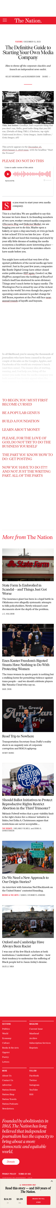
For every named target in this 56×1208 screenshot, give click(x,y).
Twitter (33, 1080)
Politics (6, 1029)
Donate (11, 1161)
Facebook (34, 1075)
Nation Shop (8, 1094)
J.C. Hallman (8, 613)
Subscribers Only (29, 1185)
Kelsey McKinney (13, 76)
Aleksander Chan (32, 76)
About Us (6, 1075)
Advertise (7, 1085)
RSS (31, 1094)
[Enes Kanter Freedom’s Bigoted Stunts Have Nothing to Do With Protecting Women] (28, 640)
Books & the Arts (10, 895)
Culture (6, 1043)
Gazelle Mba (8, 966)
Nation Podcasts (10, 1104)
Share (45, 77)
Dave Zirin (7, 689)
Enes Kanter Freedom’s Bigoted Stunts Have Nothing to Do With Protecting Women (25, 664)
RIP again (29, 273)
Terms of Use (24, 1174)
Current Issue (36, 1029)
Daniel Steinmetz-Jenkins (33, 895)
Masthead (34, 1033)
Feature (19, 41)
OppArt (6, 1052)
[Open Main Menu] (5, 20)
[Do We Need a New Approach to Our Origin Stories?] (28, 857)
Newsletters (8, 1108)
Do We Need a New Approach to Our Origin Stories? (25, 879)
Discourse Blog (10, 224)
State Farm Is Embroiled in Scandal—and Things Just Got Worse (24, 589)
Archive (33, 1038)
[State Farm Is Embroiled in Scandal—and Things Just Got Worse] (28, 564)
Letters (5, 1062)
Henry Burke (8, 753)
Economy (6, 1038)
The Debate (7, 828)
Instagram (34, 1085)
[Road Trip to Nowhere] (28, 715)
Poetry (5, 1057)
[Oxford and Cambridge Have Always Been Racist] (28, 921)
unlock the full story (38, 1200)
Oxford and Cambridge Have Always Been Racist (23, 944)
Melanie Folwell (22, 828)
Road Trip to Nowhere (18, 736)
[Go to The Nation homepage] (28, 20)
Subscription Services (40, 1043)
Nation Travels (9, 1099)
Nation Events (9, 1089)
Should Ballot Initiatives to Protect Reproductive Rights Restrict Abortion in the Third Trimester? (27, 804)
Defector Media (32, 224)
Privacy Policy (9, 1174)
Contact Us (7, 1080)
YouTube (33, 1089)
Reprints (33, 1047)
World (5, 1033)
